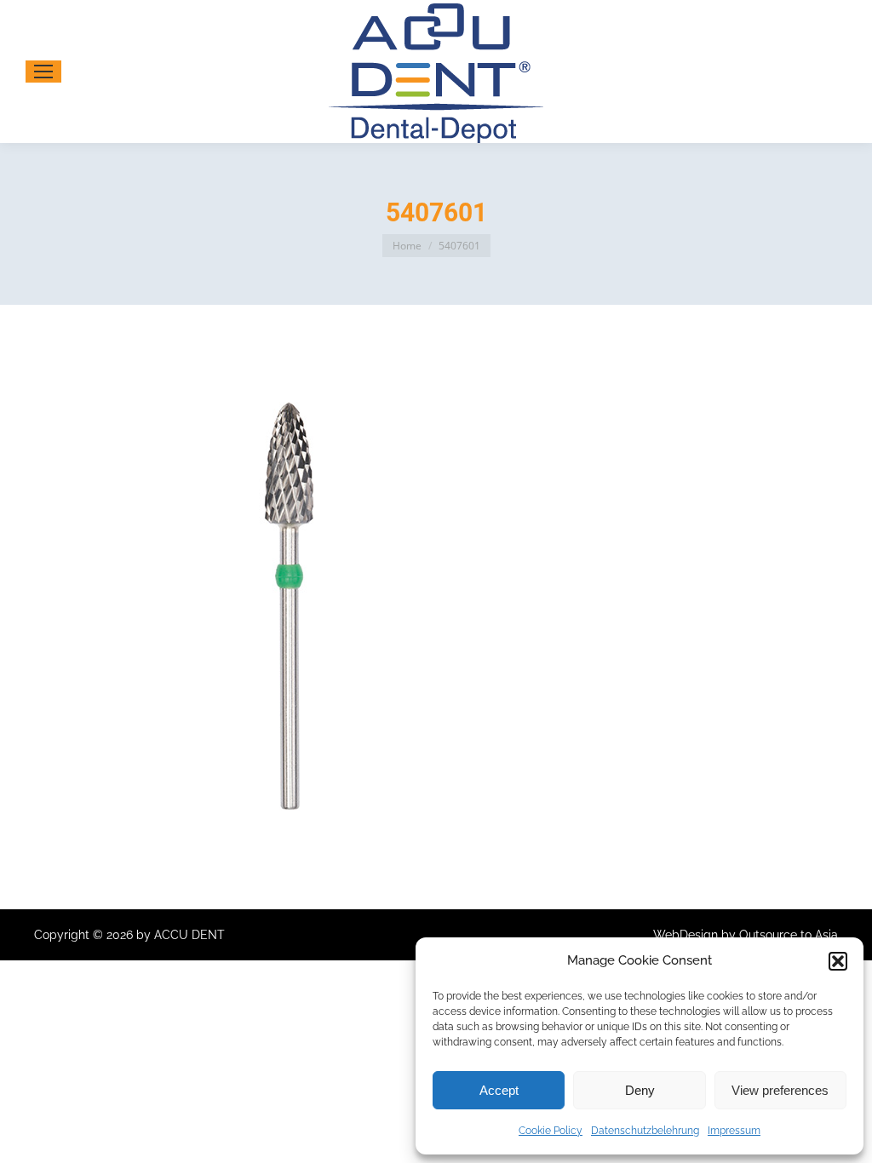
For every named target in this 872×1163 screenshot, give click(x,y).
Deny (640, 1090)
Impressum (734, 1131)
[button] (837, 961)
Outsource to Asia (788, 935)
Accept (499, 1090)
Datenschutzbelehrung (645, 1131)
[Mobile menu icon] (43, 71)
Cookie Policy (550, 1131)
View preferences (780, 1090)
